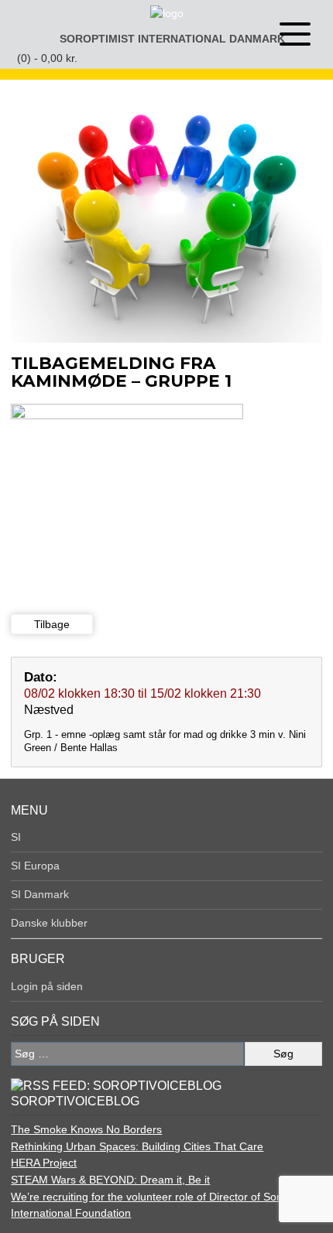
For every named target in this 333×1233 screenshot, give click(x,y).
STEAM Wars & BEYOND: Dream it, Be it (110, 1179)
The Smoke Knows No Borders (86, 1129)
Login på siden (47, 986)
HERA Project (44, 1162)
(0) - (47, 58)
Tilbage (52, 624)
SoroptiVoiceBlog (75, 1101)
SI (16, 837)
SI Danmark (40, 894)
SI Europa (35, 865)
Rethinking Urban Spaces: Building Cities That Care (137, 1146)
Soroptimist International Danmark (172, 38)
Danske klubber (49, 923)
